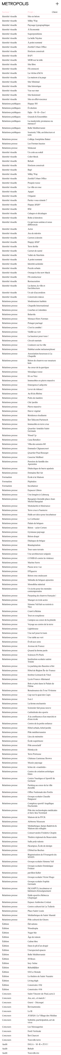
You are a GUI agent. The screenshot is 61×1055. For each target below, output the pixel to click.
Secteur (6, 12)
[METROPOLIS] (15, 3)
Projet (31, 12)
